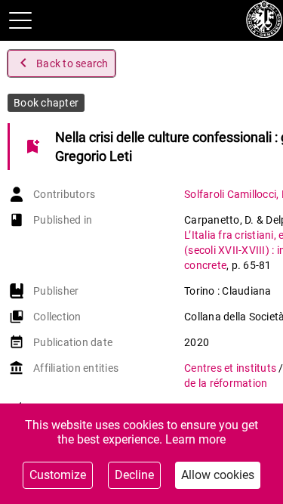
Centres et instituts (231, 368)
